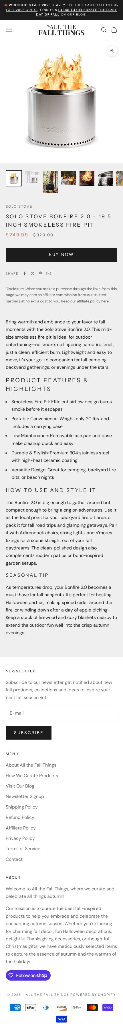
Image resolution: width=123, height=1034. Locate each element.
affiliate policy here (93, 301)
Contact (14, 859)
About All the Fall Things (31, 765)
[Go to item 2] (32, 178)
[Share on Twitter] (32, 273)
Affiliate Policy (21, 828)
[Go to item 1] (14, 178)
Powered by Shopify (93, 995)
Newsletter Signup (25, 796)
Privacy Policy (20, 838)
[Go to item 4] (69, 177)
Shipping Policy (22, 807)
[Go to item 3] (50, 182)
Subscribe (28, 733)
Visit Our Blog (20, 786)
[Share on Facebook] (24, 273)
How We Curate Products (32, 776)
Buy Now (61, 254)
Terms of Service (23, 849)
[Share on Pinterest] (40, 273)
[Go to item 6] (105, 178)
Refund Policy (20, 817)
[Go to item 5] (87, 178)
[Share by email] (48, 273)
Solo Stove (19, 206)
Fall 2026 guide (21, 10)
